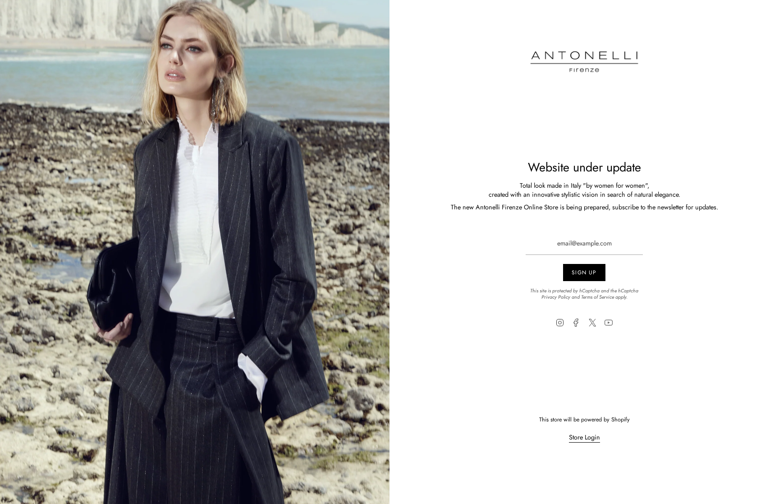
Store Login (584, 437)
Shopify (620, 420)
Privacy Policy (555, 297)
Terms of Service (597, 297)
